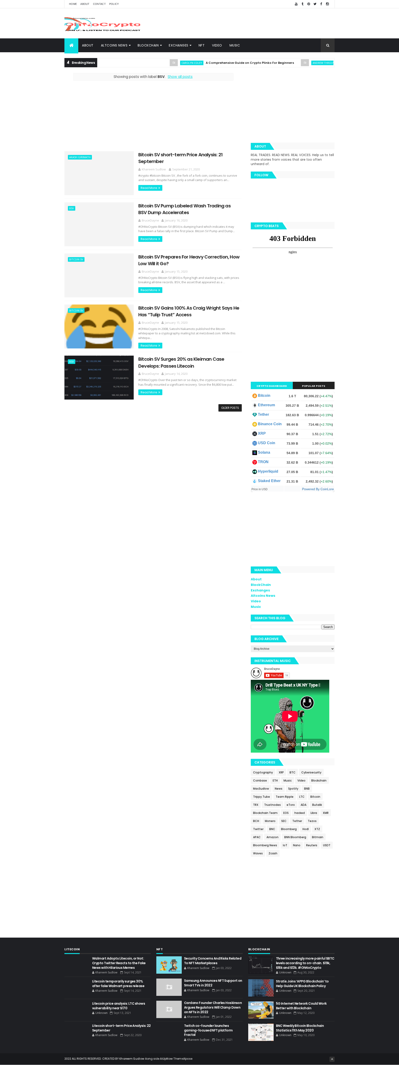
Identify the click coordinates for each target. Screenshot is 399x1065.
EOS (286, 813)
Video (217, 45)
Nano (296, 845)
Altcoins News (114, 45)
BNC (272, 829)
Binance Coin (270, 424)
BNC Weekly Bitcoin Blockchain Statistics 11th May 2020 (300, 1028)
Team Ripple (284, 797)
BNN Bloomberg (295, 837)
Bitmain (317, 837)
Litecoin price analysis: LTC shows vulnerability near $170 (118, 1005)
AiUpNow (166, 1059)
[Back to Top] (332, 1059)
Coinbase (260, 780)
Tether (263, 414)
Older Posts (230, 408)
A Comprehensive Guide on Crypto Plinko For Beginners (231, 63)
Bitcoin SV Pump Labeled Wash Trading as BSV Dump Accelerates (184, 209)
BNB (307, 789)
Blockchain (318, 780)
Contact (99, 4)
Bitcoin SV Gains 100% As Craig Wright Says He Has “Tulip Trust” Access (188, 311)
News (278, 789)
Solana (264, 452)
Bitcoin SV (76, 259)
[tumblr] (302, 4)
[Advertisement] (250, 23)
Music (235, 45)
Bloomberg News (265, 845)
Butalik (317, 805)
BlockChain (148, 45)
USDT (326, 845)
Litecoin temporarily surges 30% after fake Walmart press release (118, 983)
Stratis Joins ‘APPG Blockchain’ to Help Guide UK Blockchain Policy (302, 983)
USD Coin (266, 443)
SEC (284, 821)
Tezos (312, 821)
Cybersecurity (311, 772)
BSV (71, 208)
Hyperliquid (268, 471)
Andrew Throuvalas (308, 63)
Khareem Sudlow (131, 1059)
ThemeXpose (182, 1059)
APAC (257, 837)
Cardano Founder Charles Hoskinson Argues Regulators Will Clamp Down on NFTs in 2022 (213, 1007)
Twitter (258, 829)
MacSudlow (261, 789)
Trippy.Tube (261, 797)
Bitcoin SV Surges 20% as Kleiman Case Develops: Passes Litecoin (181, 362)
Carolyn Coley (173, 63)
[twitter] (314, 4)
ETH (275, 780)
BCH (256, 821)
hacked (299, 813)
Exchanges (178, 45)
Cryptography (263, 772)
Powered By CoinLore (318, 489)
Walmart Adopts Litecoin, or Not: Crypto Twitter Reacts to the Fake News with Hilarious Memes (119, 963)
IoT (285, 845)
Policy (114, 4)
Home (73, 4)
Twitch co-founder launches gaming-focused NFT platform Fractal (208, 1030)
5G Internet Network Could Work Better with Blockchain (301, 1005)
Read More (149, 188)
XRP (262, 433)
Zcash (273, 853)
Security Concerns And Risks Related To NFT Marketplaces (212, 960)
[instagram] (327, 4)
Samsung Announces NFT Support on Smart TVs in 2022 (213, 983)
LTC (302, 797)
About (85, 4)
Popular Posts (313, 386)
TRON (263, 462)
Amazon (272, 837)
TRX (255, 805)
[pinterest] (308, 4)
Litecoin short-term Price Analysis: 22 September (121, 1028)
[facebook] (321, 4)
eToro (291, 805)
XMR (326, 813)
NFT (202, 45)
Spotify (293, 789)
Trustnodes (272, 805)
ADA (303, 805)
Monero (270, 821)
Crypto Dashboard (272, 386)
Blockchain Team (265, 813)
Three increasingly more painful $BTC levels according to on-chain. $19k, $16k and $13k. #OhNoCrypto (305, 963)
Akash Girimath (80, 157)
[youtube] (296, 4)
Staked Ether (269, 481)
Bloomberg (289, 829)
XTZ (317, 829)
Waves (258, 853)
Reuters (311, 845)
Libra (314, 813)
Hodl (305, 829)
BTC (293, 772)
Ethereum (266, 405)
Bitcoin (264, 395)
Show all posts (180, 76)
